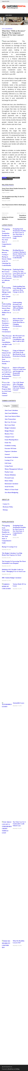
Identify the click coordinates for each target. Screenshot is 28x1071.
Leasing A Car (9, 460)
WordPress (10, 1069)
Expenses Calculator (11, 451)
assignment (10, 177)
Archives (15, 406)
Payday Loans (9, 472)
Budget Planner (9, 431)
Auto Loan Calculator (11, 410)
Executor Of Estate (10, 448)
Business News (9, 434)
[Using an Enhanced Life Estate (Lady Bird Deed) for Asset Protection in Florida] (7, 350)
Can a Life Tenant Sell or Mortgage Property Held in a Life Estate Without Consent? (19, 386)
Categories (7, 406)
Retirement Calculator (11, 483)
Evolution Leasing (10, 445)
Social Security (9, 486)
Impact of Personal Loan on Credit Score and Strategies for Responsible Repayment (19, 371)
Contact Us (6, 504)
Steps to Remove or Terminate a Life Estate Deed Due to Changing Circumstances (18, 322)
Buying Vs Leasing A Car (9, 547)
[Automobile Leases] (7, 703)
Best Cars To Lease (10, 422)
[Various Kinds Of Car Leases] (7, 584)
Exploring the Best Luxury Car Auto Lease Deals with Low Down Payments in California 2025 (19, 273)
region (10, 179)
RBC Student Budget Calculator (11, 578)
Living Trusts (9, 466)
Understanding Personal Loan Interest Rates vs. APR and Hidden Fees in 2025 (18, 306)
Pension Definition (10, 475)
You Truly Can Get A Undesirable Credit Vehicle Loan (19, 823)
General (7, 454)
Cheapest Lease (9, 437)
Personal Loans (9, 478)
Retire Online (9, 480)
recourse (5, 179)
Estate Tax (8, 442)
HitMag (17, 1069)
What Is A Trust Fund (11, 489)
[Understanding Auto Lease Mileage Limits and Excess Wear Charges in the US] (7, 286)
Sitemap (5, 510)
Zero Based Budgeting (11, 492)
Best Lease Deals (10, 425)
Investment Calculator (11, 457)
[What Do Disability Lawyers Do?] (7, 941)
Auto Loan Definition (7, 28)
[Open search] (24, 15)
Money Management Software (14, 469)
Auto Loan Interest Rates (12, 416)
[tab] (6, 406)
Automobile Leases (18, 703)
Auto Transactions (10, 419)
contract (16, 177)
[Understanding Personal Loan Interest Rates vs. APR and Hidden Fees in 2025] (7, 302)
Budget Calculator (10, 428)
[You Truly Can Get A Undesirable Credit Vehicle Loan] (7, 822)
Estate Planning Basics (11, 439)
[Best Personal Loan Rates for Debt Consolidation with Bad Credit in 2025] (7, 336)
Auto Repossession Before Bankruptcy (14, 204)
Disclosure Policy (8, 507)
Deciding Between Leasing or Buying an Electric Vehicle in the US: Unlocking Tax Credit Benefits (19, 253)
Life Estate (8, 463)
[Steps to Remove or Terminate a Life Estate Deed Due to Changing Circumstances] (7, 319)
